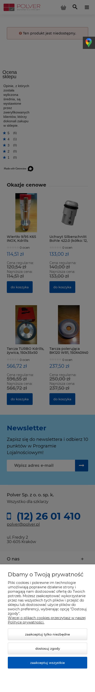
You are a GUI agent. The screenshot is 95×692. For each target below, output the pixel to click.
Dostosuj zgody (47, 648)
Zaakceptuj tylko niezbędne (47, 634)
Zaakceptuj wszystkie (47, 663)
